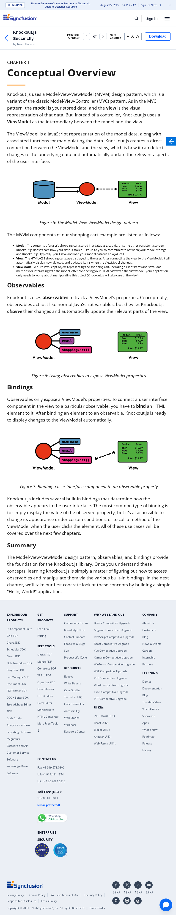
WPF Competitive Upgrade (110, 671)
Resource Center (74, 731)
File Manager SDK (18, 677)
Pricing (41, 636)
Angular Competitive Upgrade (113, 630)
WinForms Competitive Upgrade (114, 664)
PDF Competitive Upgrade (110, 678)
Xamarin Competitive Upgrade (113, 657)
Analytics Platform (18, 725)
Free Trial (43, 629)
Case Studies (72, 690)
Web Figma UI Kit (105, 743)
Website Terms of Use (65, 895)
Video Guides (150, 709)
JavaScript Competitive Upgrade (114, 637)
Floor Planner (45, 689)
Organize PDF (46, 682)
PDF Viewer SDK (17, 691)
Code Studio (14, 718)
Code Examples (74, 704)
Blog (145, 637)
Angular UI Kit (102, 737)
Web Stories (72, 718)
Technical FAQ (73, 697)
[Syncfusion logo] (20, 17)
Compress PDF (46, 668)
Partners (147, 664)
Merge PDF (44, 662)
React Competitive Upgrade (111, 644)
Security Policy (93, 895)
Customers (149, 630)
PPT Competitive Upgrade (110, 699)
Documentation (152, 688)
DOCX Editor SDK (17, 698)
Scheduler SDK (16, 649)
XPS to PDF (44, 675)
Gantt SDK (13, 656)
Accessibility (72, 711)
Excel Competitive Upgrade (111, 692)
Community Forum (76, 623)
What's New (149, 730)
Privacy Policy (15, 895)
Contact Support (74, 637)
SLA (66, 651)
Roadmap (148, 737)
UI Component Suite (19, 629)
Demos (146, 681)
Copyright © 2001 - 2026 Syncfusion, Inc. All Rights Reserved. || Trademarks (56, 908)
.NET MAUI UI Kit (104, 716)
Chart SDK (13, 643)
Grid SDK (12, 636)
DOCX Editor (45, 696)
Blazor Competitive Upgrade (112, 623)
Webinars (70, 725)
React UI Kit (101, 723)
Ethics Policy (49, 901)
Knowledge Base (74, 630)
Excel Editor (44, 703)
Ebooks (68, 676)
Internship (148, 657)
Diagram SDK (15, 670)
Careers (147, 651)
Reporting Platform (19, 732)
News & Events (151, 644)
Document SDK (16, 684)
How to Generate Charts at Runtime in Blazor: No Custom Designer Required (60, 5)
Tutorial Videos (151, 702)
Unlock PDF (44, 655)
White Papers (72, 683)
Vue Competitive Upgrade (110, 651)
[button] (86, 36)
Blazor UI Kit (102, 730)
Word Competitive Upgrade (111, 685)
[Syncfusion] (25, 884)
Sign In (152, 18)
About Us (148, 623)
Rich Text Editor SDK (19, 663)
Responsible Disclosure (21, 901)
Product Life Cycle (75, 657)
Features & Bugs (74, 644)
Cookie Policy (37, 895)
